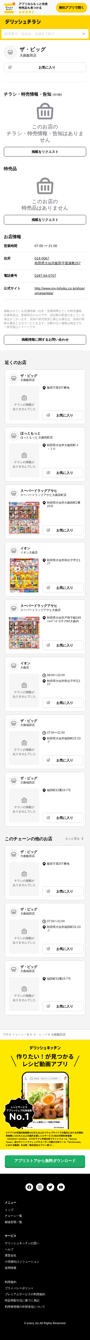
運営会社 (10, 1255)
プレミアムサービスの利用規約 (25, 1294)
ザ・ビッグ (40, 1034)
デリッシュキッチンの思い (22, 1243)
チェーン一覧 (21, 1034)
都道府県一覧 (13, 1222)
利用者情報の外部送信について (25, 1306)
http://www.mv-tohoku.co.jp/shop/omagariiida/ (60, 290)
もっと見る (72, 838)
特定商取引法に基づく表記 (22, 1300)
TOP (6, 1034)
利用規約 (10, 1282)
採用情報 (10, 1268)
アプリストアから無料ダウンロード (45, 1161)
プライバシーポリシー (19, 1288)
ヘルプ (9, 1249)
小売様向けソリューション (22, 1261)
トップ (9, 1210)
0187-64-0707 (45, 275)
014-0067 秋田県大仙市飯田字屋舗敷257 (58, 260)
